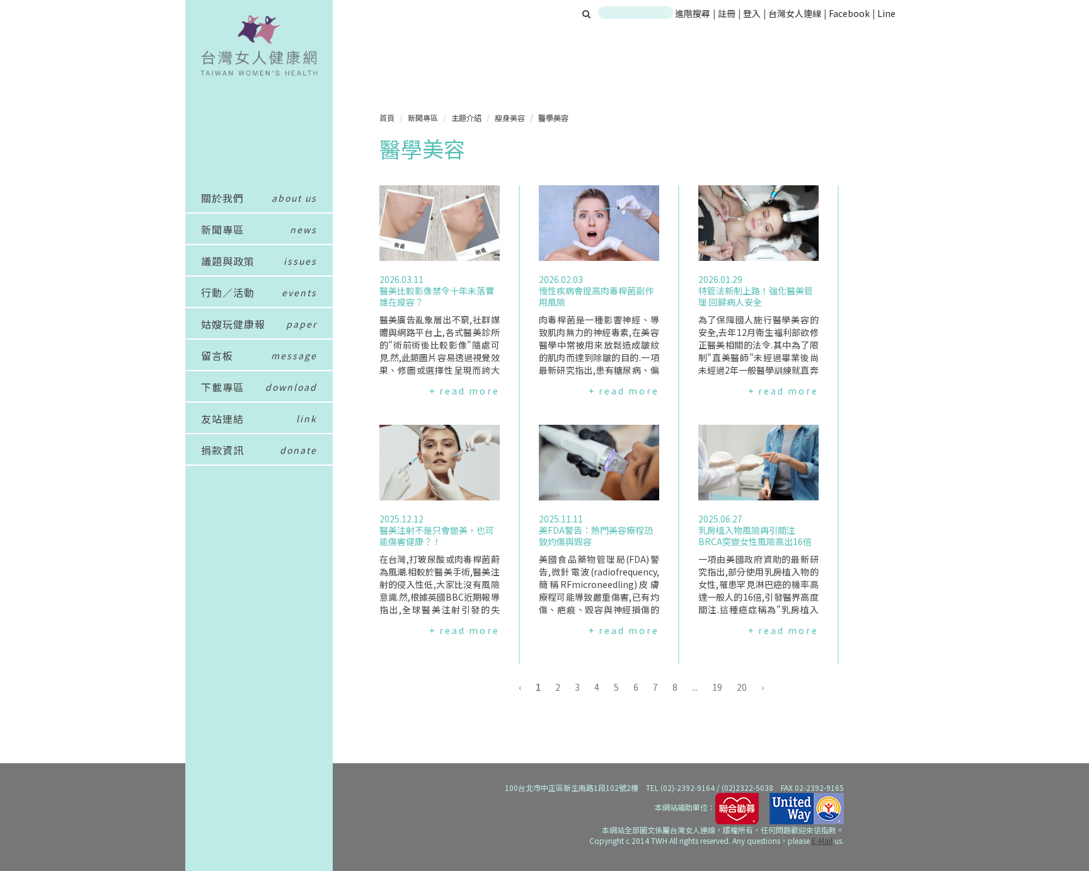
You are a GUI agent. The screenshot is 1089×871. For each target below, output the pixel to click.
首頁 (387, 117)
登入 (753, 13)
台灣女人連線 (794, 13)
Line (886, 13)
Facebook (849, 13)
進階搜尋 (692, 13)
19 (717, 687)
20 (742, 687)
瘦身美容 (510, 117)
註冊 (727, 13)
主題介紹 (466, 117)
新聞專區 (423, 117)
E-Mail (822, 840)
